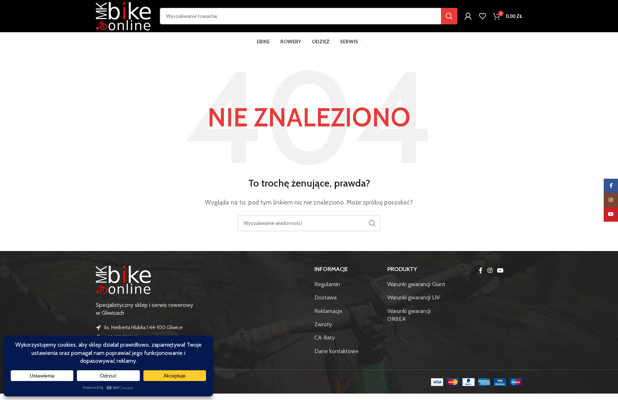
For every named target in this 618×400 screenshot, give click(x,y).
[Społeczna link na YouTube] (500, 270)
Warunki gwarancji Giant (416, 284)
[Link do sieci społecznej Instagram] (490, 270)
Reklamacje (328, 311)
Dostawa (325, 297)
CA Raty (324, 337)
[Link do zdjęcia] (124, 278)
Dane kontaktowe (336, 351)
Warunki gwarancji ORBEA (409, 315)
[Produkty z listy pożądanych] (482, 16)
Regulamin (327, 284)
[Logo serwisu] (124, 15)
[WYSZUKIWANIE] (449, 16)
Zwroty (323, 324)
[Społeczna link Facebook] (480, 270)
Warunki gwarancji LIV (413, 297)
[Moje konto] (468, 16)
